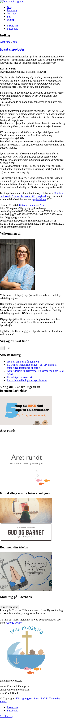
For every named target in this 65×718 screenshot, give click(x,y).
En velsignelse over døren (21, 377)
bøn (15, 41)
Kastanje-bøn (12, 49)
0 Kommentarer (27, 205)
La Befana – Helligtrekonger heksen (27, 380)
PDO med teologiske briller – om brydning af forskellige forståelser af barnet (32, 366)
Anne (43, 205)
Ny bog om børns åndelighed (23, 361)
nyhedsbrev (39, 199)
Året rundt (5, 41)
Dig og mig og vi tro (27, 698)
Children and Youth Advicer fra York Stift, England (31, 195)
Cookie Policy (14, 622)
